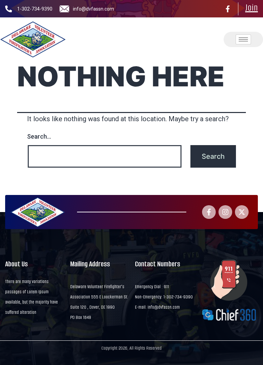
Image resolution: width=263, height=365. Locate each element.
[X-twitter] (242, 212)
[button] (189, 39)
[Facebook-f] (227, 8)
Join (251, 7)
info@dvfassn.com (93, 9)
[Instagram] (225, 212)
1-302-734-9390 (34, 9)
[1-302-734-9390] (8, 8)
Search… (39, 136)
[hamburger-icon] (243, 39)
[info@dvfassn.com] (64, 8)
